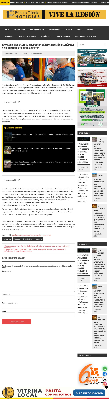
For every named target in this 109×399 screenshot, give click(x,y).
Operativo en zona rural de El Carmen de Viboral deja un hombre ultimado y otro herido (83, 153)
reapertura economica (42, 235)
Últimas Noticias (37, 29)
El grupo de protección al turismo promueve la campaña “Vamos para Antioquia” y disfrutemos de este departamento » (35, 250)
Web (4, 311)
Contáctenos (46, 36)
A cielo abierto (17, 235)
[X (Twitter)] (105, 379)
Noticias (17, 239)
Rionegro (39, 239)
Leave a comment (36, 53)
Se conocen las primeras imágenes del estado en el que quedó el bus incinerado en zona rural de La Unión (99, 218)
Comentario (7, 271)
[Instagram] (105, 384)
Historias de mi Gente (27, 36)
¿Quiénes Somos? (63, 36)
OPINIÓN (90, 29)
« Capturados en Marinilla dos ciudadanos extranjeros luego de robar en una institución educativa (36, 247)
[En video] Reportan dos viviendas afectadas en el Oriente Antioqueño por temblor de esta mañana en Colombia (99, 151)
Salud (79, 29)
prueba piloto (28, 235)
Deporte (69, 29)
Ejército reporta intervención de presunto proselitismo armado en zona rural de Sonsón (99, 185)
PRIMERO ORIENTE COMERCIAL (86, 36)
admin (25, 53)
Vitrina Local (19, 29)
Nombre (6, 294)
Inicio (7, 29)
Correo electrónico (9, 303)
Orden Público (54, 29)
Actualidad (9, 36)
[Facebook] (105, 374)
